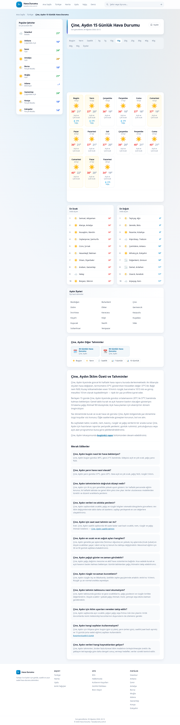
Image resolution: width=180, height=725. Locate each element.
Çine (135, 302)
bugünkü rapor (105, 435)
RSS (93, 675)
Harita (67, 4)
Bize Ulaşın (97, 690)
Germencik (137, 307)
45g (153, 40)
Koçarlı (73, 318)
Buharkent (106, 302)
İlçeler (86, 46)
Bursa (132, 690)
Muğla (133, 693)
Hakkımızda (97, 678)
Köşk (104, 318)
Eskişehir (134, 708)
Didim (73, 307)
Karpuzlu (137, 312)
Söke (135, 323)
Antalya (133, 686)
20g (125, 40)
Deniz (93, 4)
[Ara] (161, 4)
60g (70, 46)
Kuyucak (74, 323)
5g (99, 40)
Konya (132, 704)
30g (139, 40)
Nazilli (104, 323)
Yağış (84, 4)
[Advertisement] (115, 70)
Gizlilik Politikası (99, 686)
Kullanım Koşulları (100, 682)
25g (132, 40)
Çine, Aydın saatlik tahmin (102, 528)
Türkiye (58, 4)
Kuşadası (137, 318)
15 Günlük (90, 636)
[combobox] (134, 4)
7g (105, 40)
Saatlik (90, 40)
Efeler (104, 307)
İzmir (132, 682)
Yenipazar (106, 328)
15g (118, 40)
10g (111, 40)
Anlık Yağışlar (60, 686)
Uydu (76, 4)
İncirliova (74, 312)
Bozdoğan (74, 302)
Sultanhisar (75, 328)
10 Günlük (133, 360)
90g (77, 46)
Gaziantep (134, 701)
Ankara (133, 678)
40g (146, 40)
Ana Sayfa (47, 4)
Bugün (72, 40)
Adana (133, 697)
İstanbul (133, 675)
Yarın (81, 40)
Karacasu (106, 312)
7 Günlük (117, 360)
